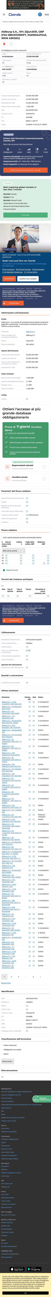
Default (3, 1142)
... (26, 977)
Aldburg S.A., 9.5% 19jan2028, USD (8, 881)
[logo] (15, 14)
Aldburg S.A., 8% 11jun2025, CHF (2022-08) (11, 816)
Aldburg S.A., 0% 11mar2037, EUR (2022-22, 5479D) (12, 833)
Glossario (4, 1235)
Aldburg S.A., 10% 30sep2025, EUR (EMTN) (11, 754)
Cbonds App (5, 1176)
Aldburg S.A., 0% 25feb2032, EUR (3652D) (11, 839)
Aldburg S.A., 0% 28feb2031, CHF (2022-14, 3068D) (11, 801)
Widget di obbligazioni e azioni (11, 1173)
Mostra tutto (6, 983)
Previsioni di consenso (8, 1204)
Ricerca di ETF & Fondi (8, 1215)
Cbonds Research (6, 1229)
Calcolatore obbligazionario (10, 1254)
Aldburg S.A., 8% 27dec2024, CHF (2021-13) (12, 848)
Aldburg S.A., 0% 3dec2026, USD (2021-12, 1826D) (12, 853)
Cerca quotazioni (6, 1098)
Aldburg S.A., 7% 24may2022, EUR (8, 948)
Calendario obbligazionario (10, 1139)
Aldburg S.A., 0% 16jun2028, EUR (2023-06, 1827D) (11, 780)
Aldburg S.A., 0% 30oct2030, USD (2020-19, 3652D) (11, 896)
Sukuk (3, 1114)
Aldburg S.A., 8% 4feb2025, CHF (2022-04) (12, 843)
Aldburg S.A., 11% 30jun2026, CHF (8, 717)
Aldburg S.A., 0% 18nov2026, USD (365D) (10, 712)
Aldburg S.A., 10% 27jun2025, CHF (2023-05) (11, 775)
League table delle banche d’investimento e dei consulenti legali (21, 1105)
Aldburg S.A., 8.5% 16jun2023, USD (8, 920)
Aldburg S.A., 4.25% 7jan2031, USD (9, 885)
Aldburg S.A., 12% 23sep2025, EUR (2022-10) (12, 806)
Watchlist (4, 1169)
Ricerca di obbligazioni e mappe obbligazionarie (16, 1092)
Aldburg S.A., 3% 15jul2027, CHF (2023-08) (12, 770)
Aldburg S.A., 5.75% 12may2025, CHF (9, 924)
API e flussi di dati (7, 1183)
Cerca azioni (5, 1128)
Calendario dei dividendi (9, 1132)
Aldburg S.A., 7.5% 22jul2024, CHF (8, 867)
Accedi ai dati (9, 279)
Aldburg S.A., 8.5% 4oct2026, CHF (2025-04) (11, 726)
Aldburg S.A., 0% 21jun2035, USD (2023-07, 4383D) (11, 787)
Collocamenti (5, 1146)
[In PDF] (4, 44)
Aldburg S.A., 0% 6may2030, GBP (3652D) (11, 929)
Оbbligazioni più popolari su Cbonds (13, 1117)
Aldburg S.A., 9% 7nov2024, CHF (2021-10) (12, 862)
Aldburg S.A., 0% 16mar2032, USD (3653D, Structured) (11, 826)
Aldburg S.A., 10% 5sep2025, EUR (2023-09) (11, 765)
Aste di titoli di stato (7, 1152)
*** (3, 63)
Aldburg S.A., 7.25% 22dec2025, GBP (9, 890)
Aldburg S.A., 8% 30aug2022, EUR (8, 943)
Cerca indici (5, 1194)
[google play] (34, 1269)
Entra (47, 14)
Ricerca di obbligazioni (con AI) (11, 1095)
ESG (2, 1111)
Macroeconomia (6, 1207)
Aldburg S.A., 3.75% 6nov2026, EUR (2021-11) (11, 857)
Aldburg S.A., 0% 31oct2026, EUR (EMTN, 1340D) (10, 794)
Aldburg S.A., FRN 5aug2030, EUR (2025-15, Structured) (11, 903)
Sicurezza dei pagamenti (9, 1246)
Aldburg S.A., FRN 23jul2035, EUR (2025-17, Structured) (11, 909)
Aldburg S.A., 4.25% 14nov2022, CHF (9, 962)
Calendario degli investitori (9, 1159)
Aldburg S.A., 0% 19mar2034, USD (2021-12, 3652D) (12, 742)
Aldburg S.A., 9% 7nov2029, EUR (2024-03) (12, 736)
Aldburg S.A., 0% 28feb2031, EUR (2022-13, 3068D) (11, 748)
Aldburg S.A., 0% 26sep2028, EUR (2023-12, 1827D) (11, 760)
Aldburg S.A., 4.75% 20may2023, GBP (9, 953)
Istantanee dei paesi (7, 1198)
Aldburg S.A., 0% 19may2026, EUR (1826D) (11, 876)
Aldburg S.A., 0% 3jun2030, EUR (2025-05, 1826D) (11, 722)
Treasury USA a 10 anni (8, 1121)
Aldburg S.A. (30, 332)
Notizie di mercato (7, 1222)
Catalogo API (5, 1187)
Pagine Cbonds (6, 1108)
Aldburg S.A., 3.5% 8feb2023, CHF (8, 957)
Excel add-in (5, 1166)
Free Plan (25, 215)
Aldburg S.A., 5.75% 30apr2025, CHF (9, 934)
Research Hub (5, 1226)
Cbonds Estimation (7, 1101)
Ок (25, 1293)
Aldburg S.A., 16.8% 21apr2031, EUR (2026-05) (11, 703)
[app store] (17, 1269)
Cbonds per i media (7, 1232)
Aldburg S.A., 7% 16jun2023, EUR (8, 915)
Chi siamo (4, 1243)
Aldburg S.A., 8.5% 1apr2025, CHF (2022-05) (11, 820)
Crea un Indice (5, 1201)
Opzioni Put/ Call (6, 1149)
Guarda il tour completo (28, 279)
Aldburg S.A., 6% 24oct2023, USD (8, 967)
